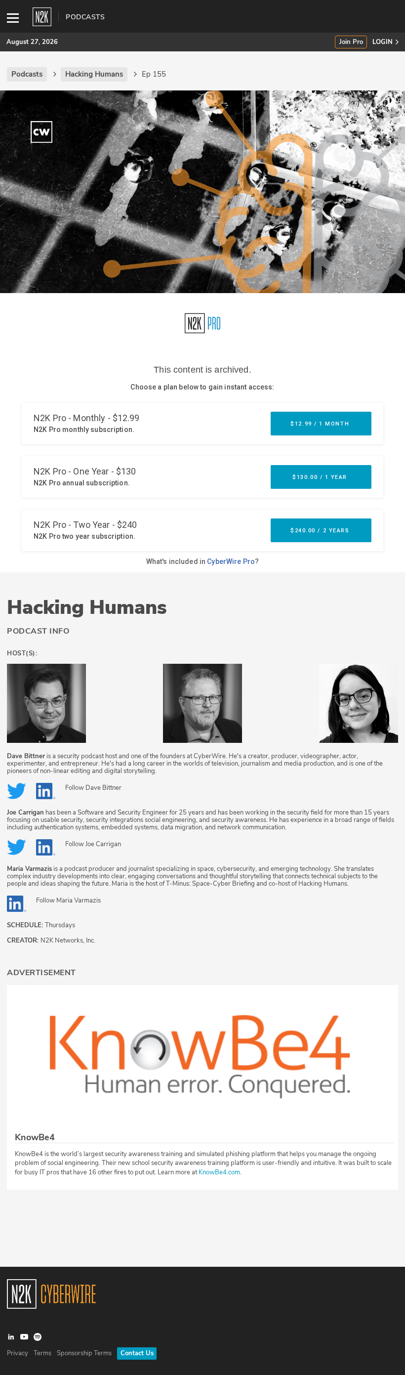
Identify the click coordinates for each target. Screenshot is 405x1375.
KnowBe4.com (219, 1172)
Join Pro (351, 42)
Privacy (17, 1353)
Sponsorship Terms (84, 1353)
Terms (42, 1353)
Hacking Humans (87, 607)
